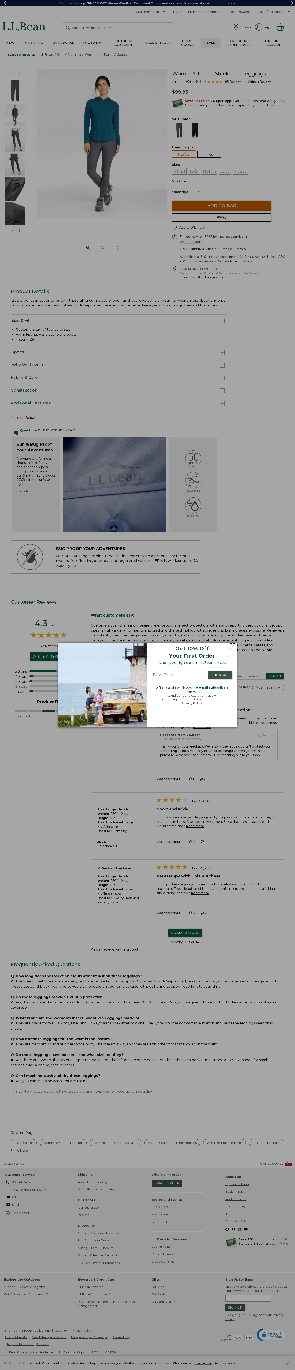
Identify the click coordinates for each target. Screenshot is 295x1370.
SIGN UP (220, 675)
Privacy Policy (191, 703)
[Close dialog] (232, 646)
